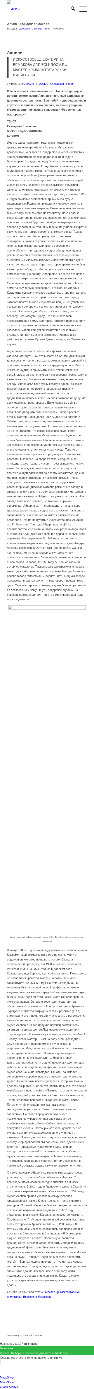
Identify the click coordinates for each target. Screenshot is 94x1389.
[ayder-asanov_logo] (39, 9)
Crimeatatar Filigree (62, 83)
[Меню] (81, 9)
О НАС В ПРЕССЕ (34, 83)
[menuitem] (70, 9)
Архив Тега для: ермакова (28, 23)
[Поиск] (70, 9)
